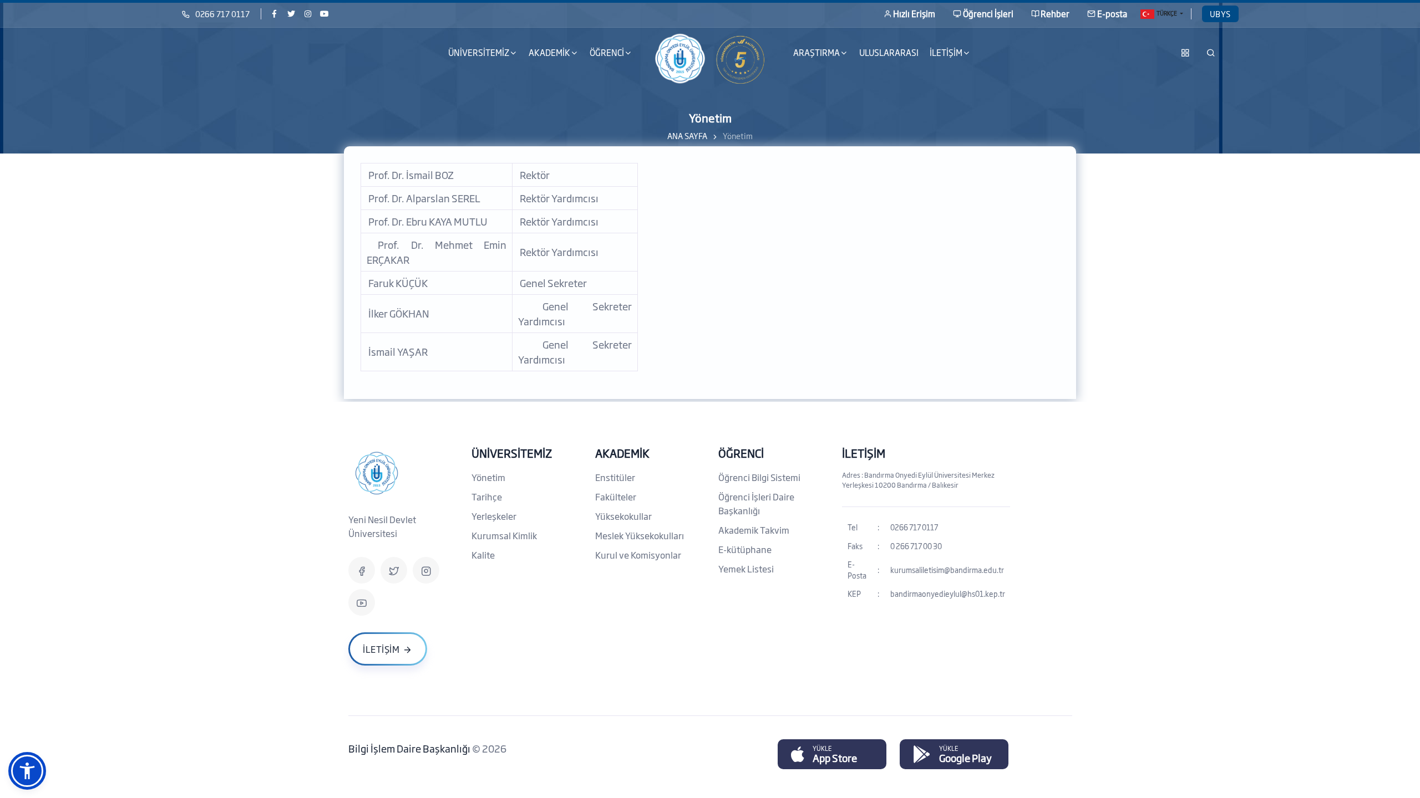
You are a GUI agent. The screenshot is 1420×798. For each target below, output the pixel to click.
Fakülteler (615, 496)
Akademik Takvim (753, 529)
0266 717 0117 (222, 13)
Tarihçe (486, 496)
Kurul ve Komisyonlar (638, 554)
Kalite (483, 554)
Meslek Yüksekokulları (639, 535)
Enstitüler (615, 477)
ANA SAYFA (687, 135)
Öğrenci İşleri (988, 13)
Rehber (1055, 13)
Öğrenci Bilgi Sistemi (759, 477)
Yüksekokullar (623, 516)
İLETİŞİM (863, 452)
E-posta (1112, 13)
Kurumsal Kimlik (504, 535)
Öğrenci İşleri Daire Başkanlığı (756, 503)
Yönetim (488, 477)
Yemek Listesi (746, 568)
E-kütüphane (745, 549)
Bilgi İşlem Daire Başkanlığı (410, 748)
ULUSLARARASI (889, 52)
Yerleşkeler (493, 516)
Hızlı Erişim (914, 13)
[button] (27, 771)
